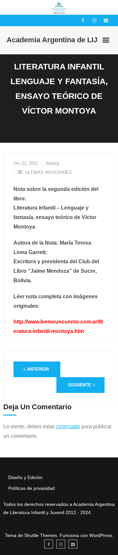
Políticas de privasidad (31, 488)
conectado (68, 426)
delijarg (52, 163)
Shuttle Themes (40, 535)
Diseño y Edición (25, 477)
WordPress (100, 535)
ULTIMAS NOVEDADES (48, 172)
